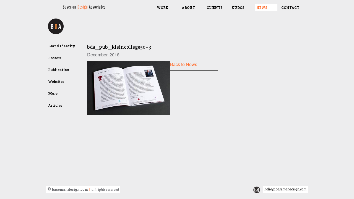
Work (162, 7)
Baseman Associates (84, 7)
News (261, 7)
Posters (54, 58)
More (53, 93)
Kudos (237, 7)
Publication (58, 69)
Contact (290, 7)
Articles (55, 105)
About (188, 7)
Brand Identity (61, 46)
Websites (56, 81)
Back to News (183, 64)
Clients (215, 7)
